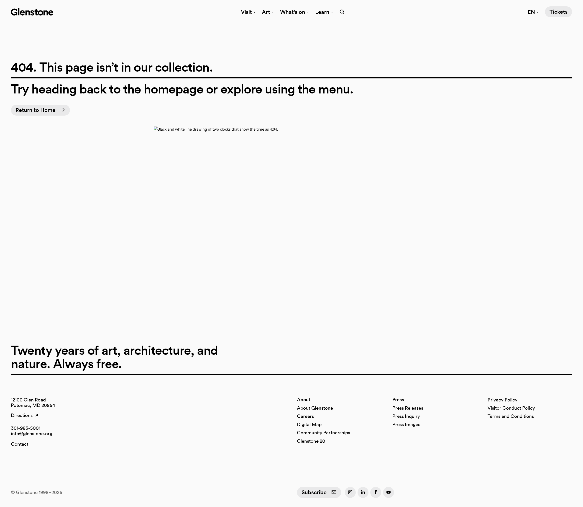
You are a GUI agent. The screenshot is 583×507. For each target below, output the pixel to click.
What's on (292, 11)
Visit (246, 11)
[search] (341, 12)
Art (266, 11)
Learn (322, 11)
